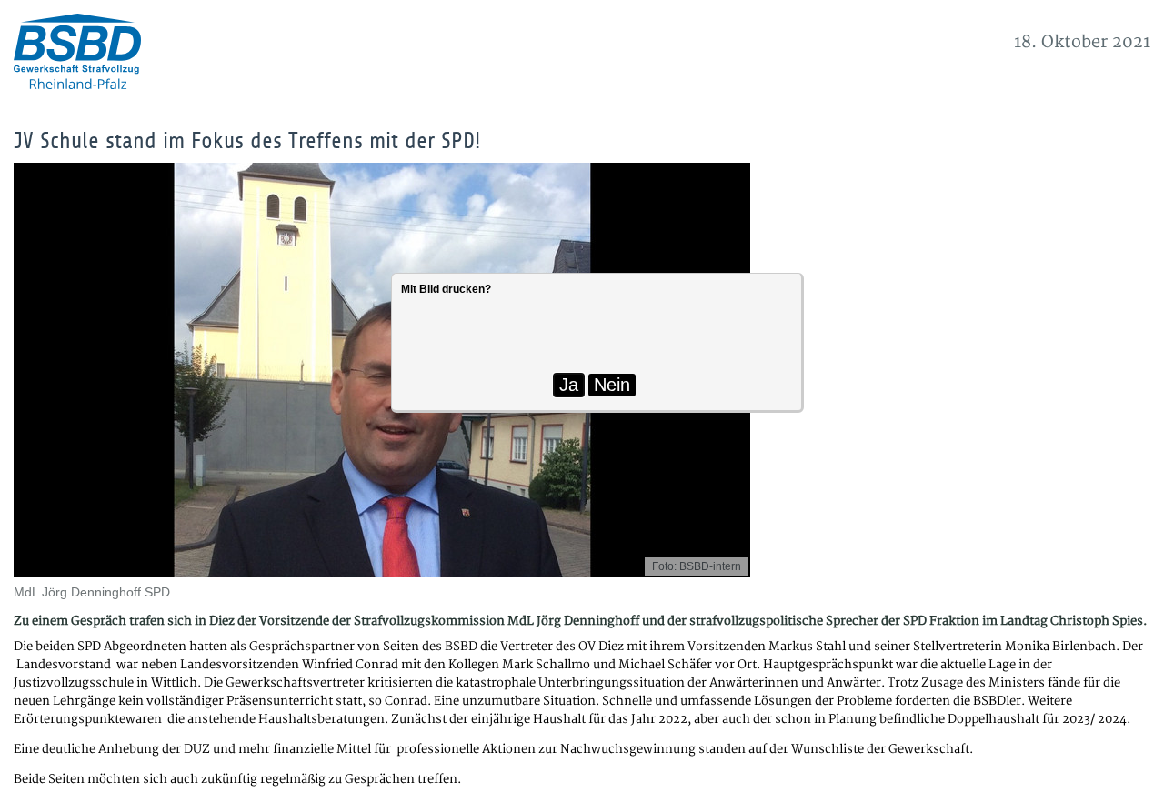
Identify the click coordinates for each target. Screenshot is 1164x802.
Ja (568, 385)
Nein (612, 385)
